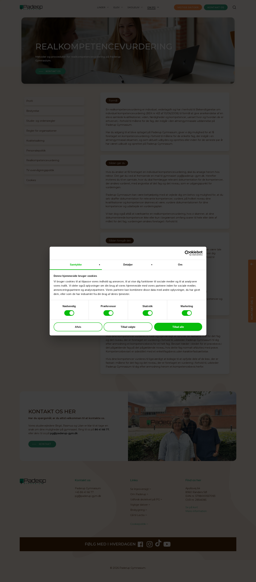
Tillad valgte (128, 326)
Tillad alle (178, 326)
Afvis (78, 326)
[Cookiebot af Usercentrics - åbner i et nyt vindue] (187, 253)
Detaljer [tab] (128, 264)
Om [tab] (180, 264)
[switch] (108, 313)
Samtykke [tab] (76, 264)
